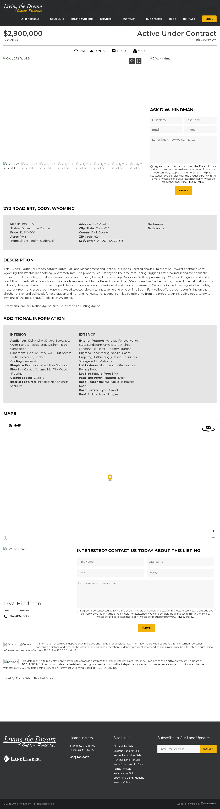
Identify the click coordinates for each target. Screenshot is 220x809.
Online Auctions (82, 19)
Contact (189, 19)
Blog (172, 19)
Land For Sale (29, 19)
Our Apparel (154, 19)
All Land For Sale (123, 746)
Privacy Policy (195, 181)
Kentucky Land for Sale (127, 755)
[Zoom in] (213, 531)
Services (106, 19)
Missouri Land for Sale (126, 750)
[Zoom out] (213, 537)
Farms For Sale (122, 768)
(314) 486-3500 (18, 616)
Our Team (128, 19)
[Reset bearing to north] (208, 428)
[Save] (132, 61)
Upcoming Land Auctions (128, 777)
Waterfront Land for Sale (128, 764)
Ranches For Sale (123, 773)
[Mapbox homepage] (5, 538)
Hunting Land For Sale (126, 759)
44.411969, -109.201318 (108, 240)
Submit (183, 190)
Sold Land (57, 19)
